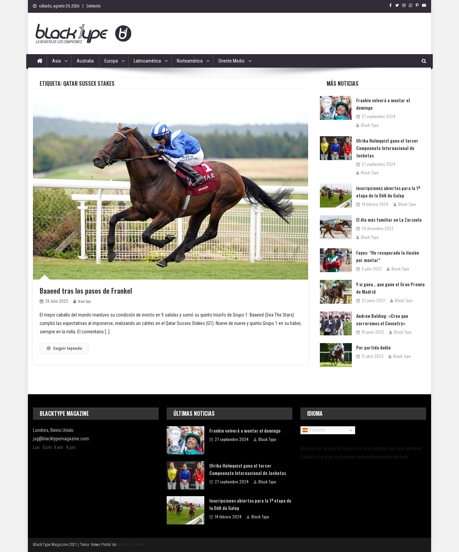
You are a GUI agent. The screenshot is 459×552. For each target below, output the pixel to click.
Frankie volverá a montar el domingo (383, 104)
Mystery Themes (130, 544)
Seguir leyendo (67, 348)
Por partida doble (373, 347)
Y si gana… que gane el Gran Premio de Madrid (390, 288)
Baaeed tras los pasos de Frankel (86, 291)
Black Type (84, 301)
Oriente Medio (231, 61)
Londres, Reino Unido (53, 430)
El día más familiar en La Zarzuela (389, 219)
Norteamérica (190, 61)
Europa (111, 61)
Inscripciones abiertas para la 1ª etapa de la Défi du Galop (388, 191)
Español (316, 430)
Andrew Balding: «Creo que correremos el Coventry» (382, 319)
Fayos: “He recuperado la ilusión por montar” (387, 256)
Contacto (93, 6)
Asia (56, 61)
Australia (85, 61)
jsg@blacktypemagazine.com (61, 438)
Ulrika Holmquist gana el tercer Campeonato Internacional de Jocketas (387, 148)
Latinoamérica (147, 61)
